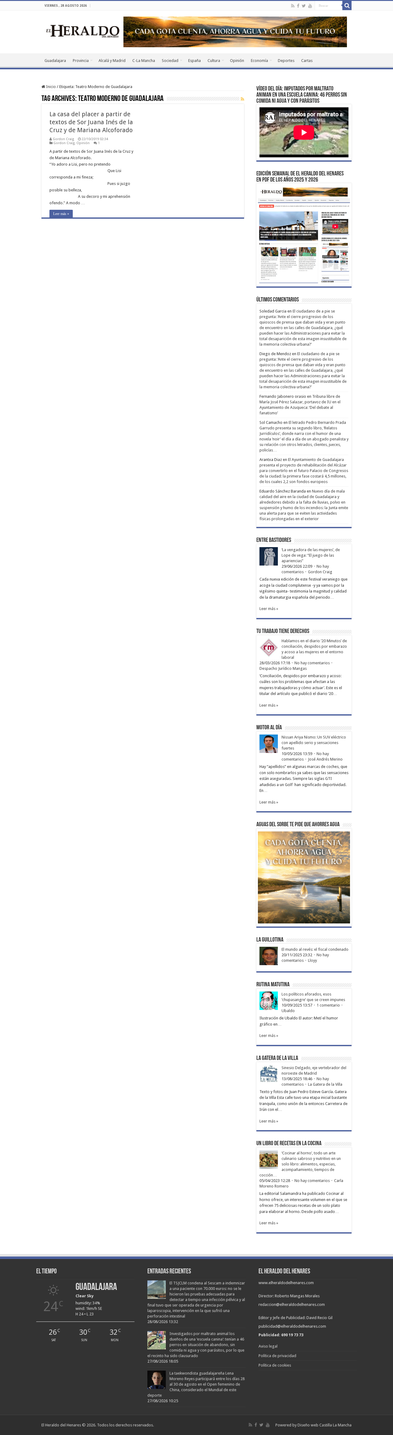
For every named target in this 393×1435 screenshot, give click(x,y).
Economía (259, 60)
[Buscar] (347, 5)
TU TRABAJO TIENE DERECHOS (282, 631)
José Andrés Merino (325, 759)
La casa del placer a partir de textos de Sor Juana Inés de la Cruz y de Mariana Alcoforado (91, 122)
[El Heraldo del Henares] (83, 30)
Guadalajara (55, 60)
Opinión (237, 60)
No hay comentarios (312, 663)
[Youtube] (310, 6)
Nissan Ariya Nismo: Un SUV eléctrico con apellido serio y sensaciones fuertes (314, 742)
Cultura (214, 60)
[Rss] (292, 6)
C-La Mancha (143, 60)
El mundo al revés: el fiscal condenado (315, 949)
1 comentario (328, 1005)
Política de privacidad (277, 1355)
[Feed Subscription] (242, 99)
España (194, 60)
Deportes (286, 60)
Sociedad (170, 60)
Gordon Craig (63, 139)
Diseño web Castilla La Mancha (325, 1425)
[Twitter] (303, 6)
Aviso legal (268, 1346)
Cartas (307, 60)
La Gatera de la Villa (325, 1084)
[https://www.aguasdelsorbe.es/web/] (235, 31)
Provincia (81, 60)
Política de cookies (275, 1365)
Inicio (50, 86)
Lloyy (312, 960)
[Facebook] (298, 6)
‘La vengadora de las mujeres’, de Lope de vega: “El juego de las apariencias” (311, 555)
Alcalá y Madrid (112, 60)
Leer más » (61, 214)
